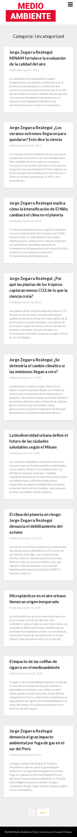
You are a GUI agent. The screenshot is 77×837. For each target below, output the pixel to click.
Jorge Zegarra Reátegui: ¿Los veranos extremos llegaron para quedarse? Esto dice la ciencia (37, 133)
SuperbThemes (63, 831)
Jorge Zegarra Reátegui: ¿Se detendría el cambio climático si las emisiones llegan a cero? (37, 365)
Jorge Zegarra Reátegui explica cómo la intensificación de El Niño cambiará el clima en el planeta (38, 209)
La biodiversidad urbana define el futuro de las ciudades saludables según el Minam (38, 441)
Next (43, 812)
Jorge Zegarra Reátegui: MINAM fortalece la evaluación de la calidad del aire (37, 58)
